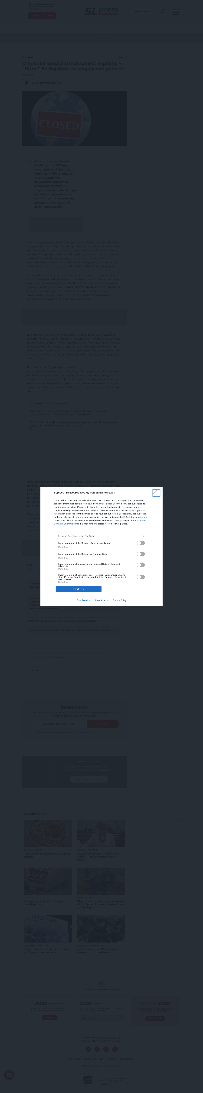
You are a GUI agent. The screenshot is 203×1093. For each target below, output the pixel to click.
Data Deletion (83, 600)
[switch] (141, 543)
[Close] (156, 493)
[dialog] (101, 546)
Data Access (101, 600)
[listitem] (101, 536)
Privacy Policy (119, 600)
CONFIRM (79, 589)
